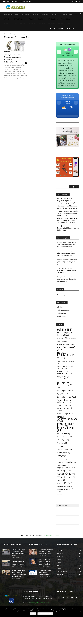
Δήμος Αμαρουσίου (65, 390)
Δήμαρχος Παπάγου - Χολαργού (63, 378)
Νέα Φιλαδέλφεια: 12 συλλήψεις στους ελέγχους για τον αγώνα (67, 207)
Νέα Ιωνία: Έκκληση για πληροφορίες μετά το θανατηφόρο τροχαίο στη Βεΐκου (67, 201)
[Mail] (72, 1)
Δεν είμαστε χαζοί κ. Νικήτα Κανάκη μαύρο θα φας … (67, 262)
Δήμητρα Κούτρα (65, 383)
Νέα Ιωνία (31, 19)
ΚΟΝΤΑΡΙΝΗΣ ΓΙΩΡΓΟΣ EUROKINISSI (66, 427)
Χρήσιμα (61, 28)
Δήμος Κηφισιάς (66, 397)
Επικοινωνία (71, 28)
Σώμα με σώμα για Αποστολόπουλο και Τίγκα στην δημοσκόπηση (66, 244)
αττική (61, 477)
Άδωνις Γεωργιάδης (65, 344)
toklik (64, 330)
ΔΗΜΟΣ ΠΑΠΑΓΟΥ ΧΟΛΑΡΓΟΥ (65, 372)
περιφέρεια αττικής (65, 490)
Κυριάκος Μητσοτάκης (64, 436)
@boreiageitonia (54, 536)
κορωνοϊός (64, 483)
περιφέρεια (64, 486)
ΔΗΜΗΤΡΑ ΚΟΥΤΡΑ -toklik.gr (65, 367)
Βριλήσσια (25, 14)
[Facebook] (66, 1)
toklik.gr (62, 338)
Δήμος (60, 387)
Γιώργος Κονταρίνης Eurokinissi (67, 362)
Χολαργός (32, 24)
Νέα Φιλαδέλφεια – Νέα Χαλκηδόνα (59, 19)
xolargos (72, 338)
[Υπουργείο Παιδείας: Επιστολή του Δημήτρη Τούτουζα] (15, 46)
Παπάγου (62, 456)
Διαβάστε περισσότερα (45, 613)
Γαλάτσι (35, 14)
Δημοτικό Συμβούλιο (65, 414)
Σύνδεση (60, 307)
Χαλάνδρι (42, 24)
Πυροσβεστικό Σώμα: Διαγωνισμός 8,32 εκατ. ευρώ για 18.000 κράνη (68, 228)
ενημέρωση (70, 477)
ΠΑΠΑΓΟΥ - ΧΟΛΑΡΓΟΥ (64, 449)
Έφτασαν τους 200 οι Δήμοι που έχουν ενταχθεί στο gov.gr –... (45, 572)
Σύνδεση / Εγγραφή (26, 1)
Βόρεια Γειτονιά (66, 354)
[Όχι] (80, 612)
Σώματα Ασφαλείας (64, 24)
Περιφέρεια (51, 24)
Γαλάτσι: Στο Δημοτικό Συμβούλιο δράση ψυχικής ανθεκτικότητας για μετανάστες (68, 213)
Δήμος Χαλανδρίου (65, 409)
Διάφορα (52, 28)
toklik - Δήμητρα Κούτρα (64, 334)
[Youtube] (79, 1)
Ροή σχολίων (61, 313)
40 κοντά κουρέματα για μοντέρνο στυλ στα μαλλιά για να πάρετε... (46, 551)
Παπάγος (41, 19)
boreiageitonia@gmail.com (40, 603)
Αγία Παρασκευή (13, 14)
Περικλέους (71, 462)
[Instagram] (69, 1)
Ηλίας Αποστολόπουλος (67, 419)
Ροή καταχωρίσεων (63, 310)
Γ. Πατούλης (62, 358)
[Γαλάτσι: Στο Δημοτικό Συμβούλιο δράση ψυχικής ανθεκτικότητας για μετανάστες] (6, 572)
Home (5, 14)
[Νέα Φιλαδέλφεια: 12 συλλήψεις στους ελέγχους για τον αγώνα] (6, 563)
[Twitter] (76, 1)
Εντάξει (33, 613)
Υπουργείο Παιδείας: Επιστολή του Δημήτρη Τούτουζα (13, 57)
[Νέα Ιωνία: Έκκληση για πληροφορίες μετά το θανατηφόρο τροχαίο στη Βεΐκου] (6, 552)
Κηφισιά (54, 14)
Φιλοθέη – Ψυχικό (19, 24)
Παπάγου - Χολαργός (63, 459)
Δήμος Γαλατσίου (63, 394)
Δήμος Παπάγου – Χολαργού (65, 401)
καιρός (61, 480)
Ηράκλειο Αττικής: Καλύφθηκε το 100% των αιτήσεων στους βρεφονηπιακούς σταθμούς (68, 221)
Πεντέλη (6, 24)
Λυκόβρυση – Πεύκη (67, 14)
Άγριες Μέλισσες (64, 341)
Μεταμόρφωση (18, 19)
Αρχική (6, 34)
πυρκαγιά (61, 494)
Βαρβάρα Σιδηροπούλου (11, 61)
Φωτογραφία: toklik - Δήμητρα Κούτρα (66, 466)
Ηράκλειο (45, 14)
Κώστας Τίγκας (63, 440)
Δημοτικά (7, 51)
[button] (80, 14)
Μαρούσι (7, 19)
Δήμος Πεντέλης (64, 405)
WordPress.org (62, 316)
